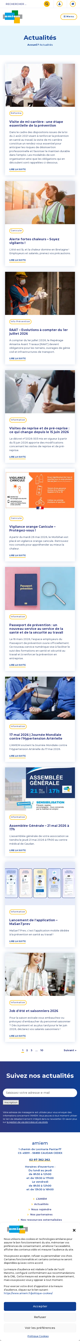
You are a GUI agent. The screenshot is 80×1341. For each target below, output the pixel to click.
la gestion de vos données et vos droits (27, 1122)
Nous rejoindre (41, 1209)
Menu (70, 16)
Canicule (16, 230)
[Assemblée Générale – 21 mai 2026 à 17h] (40, 788)
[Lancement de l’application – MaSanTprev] (40, 883)
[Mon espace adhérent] (73, 4)
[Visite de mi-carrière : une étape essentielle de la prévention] (40, 84)
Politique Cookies (38, 1336)
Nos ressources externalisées (41, 1219)
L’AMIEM (41, 1198)
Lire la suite (17, 169)
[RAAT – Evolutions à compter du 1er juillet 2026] (40, 292)
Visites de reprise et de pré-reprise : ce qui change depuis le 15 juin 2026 (39, 430)
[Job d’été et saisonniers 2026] (40, 973)
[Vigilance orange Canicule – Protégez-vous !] (40, 489)
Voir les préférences (40, 1328)
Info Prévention (20, 321)
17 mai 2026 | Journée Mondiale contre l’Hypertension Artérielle (35, 736)
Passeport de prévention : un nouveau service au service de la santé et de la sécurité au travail (36, 628)
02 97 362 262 (39, 1159)
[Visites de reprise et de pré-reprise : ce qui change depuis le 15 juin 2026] (40, 391)
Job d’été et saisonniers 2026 (33, 1011)
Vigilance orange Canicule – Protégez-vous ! (32, 528)
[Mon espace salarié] (60, 4)
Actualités (41, 1204)
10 (41, 1050)
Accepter (40, 1306)
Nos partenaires (41, 1214)
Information (18, 420)
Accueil (32, 44)
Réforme (16, 113)
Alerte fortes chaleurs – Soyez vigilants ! (34, 241)
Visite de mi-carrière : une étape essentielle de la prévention (36, 123)
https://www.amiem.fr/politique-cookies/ (28, 1293)
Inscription (10, 1102)
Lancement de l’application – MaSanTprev (33, 922)
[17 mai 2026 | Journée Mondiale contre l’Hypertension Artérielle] (40, 697)
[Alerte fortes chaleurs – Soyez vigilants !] (40, 201)
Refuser (40, 1317)
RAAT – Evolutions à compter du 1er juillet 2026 (38, 331)
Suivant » (70, 1050)
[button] (74, 1229)
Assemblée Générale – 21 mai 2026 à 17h (39, 827)
